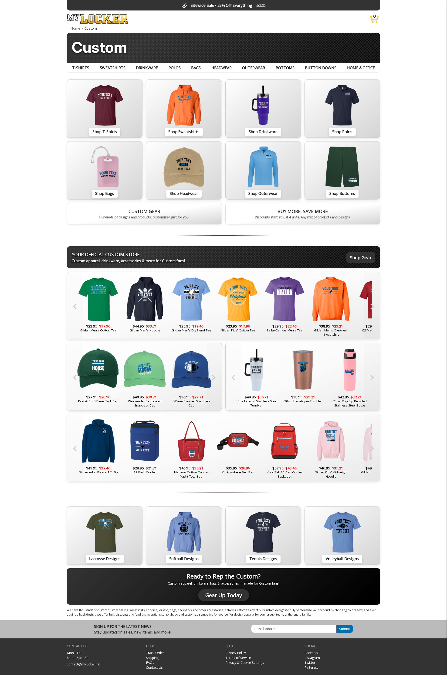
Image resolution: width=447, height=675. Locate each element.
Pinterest (311, 667)
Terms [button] (261, 5)
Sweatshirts (112, 67)
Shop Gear (361, 257)
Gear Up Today (223, 595)
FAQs (150, 662)
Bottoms (285, 67)
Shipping (152, 657)
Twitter (310, 662)
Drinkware (147, 67)
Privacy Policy (235, 653)
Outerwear (253, 67)
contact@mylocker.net (84, 664)
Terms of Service (238, 657)
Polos (175, 67)
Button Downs (320, 67)
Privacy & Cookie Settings (244, 662)
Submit (344, 628)
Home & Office (361, 67)
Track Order (155, 653)
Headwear (221, 67)
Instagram (312, 657)
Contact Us (154, 667)
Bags (196, 67)
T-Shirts (80, 67)
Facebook (312, 653)
